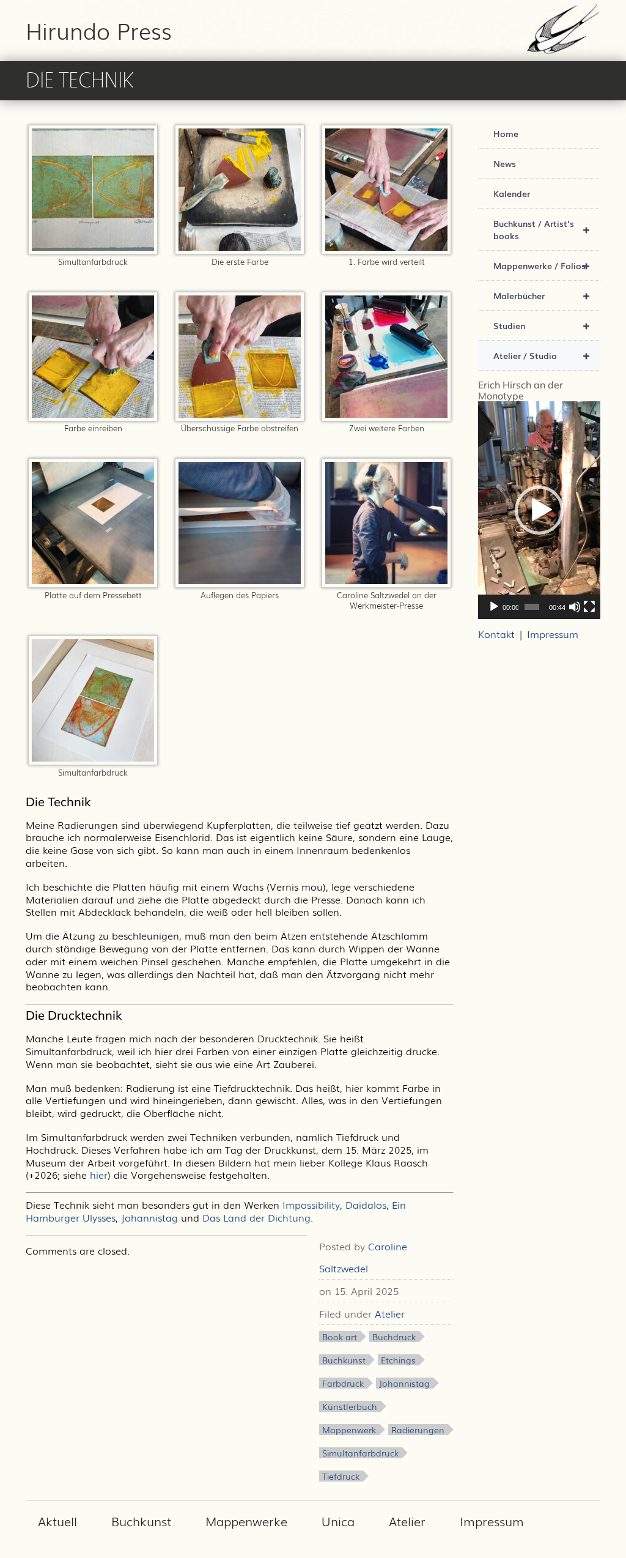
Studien (541, 325)
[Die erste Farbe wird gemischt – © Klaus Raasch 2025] (239, 250)
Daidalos (365, 1204)
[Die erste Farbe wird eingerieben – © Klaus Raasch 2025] (93, 417)
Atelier (390, 1313)
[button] (539, 510)
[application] (539, 510)
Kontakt (496, 633)
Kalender (511, 193)
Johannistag (149, 1217)
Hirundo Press (99, 30)
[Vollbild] (589, 607)
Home (505, 133)
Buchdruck (394, 1336)
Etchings (398, 1359)
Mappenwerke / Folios (541, 265)
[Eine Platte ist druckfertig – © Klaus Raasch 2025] (93, 583)
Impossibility (311, 1204)
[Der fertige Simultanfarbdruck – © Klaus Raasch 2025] (93, 761)
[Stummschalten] (575, 607)
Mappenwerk (349, 1429)
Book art (339, 1336)
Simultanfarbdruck (360, 1452)
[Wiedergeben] (494, 607)
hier (99, 1174)
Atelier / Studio (541, 355)
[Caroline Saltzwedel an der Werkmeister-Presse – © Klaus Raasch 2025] (386, 583)
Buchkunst (344, 1359)
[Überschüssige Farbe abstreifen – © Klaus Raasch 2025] (239, 417)
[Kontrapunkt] (93, 250)
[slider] (532, 607)
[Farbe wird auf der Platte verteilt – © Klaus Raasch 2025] (386, 250)
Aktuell (57, 1521)
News (504, 163)
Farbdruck (343, 1383)
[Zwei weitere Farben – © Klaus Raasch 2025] (386, 417)
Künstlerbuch (349, 1406)
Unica (338, 1521)
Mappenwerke (246, 1521)
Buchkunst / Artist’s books (541, 229)
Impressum (552, 633)
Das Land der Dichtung (256, 1217)
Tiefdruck (340, 1476)
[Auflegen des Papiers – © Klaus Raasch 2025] (239, 583)
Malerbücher (541, 295)
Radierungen (417, 1429)
